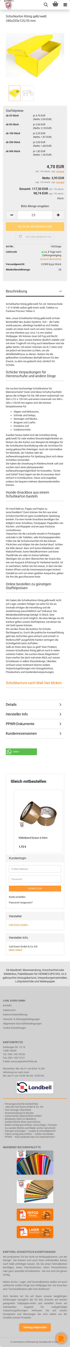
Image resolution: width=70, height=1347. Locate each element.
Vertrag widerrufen (35, 1327)
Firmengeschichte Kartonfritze (21, 1103)
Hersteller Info (17, 714)
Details (11, 704)
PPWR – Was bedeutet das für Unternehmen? (30, 1136)
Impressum (9, 1010)
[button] (21, 751)
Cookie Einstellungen (14, 1027)
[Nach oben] (11, 1341)
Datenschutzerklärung (15, 1014)
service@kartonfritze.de (24, 1061)
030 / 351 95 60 (16, 1054)
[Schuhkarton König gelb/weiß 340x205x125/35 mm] (35, 55)
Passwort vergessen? (21, 902)
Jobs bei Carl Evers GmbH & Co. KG (24, 1106)
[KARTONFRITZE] (7, 5)
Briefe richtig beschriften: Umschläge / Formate (31, 1124)
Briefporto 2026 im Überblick (20, 1118)
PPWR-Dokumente (20, 724)
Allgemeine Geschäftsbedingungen (22, 1023)
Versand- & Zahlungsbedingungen (21, 1019)
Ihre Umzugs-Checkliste (18, 1109)
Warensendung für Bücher (19, 1112)
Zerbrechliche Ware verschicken (22, 1121)
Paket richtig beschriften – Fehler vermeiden (29, 1134)
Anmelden (35, 888)
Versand (60, 182)
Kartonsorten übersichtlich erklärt (23, 1115)
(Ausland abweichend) (50, 259)
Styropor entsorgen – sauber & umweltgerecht (30, 1130)
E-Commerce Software (22, 1341)
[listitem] (38, 821)
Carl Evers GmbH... (19, 924)
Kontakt (7, 1005)
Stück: (60, 198)
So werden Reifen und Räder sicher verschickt (30, 1128)
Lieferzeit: (11, 251)
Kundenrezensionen (21, 733)
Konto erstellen (17, 896)
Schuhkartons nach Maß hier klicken (34, 683)
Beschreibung (16, 291)
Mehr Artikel (15, 950)
